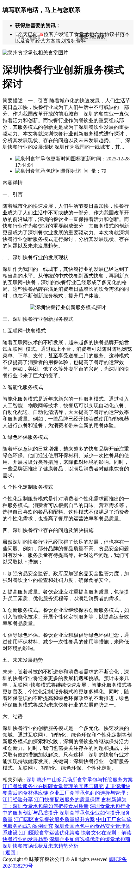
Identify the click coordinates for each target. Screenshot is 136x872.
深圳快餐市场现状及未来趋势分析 (40, 846)
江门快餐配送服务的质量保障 (67, 799)
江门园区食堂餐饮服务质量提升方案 (54, 819)
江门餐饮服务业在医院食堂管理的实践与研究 (53, 786)
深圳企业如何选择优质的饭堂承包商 (89, 839)
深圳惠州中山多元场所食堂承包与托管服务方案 (80, 779)
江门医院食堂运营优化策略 (49, 832)
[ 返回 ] (10, 852)
